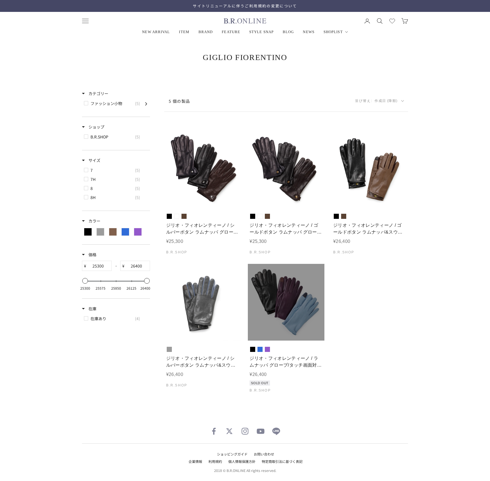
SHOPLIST (333, 32)
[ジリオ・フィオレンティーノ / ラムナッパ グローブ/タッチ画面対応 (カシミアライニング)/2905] (286, 302)
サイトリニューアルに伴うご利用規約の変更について (245, 5)
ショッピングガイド (232, 454)
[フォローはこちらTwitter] (229, 431)
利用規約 (215, 461)
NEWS (308, 32)
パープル (267, 349)
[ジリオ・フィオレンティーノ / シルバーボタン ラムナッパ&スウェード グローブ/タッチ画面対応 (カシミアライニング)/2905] (202, 302)
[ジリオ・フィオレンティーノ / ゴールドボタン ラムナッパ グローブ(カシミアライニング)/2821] (286, 169)
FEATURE (231, 32)
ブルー (260, 349)
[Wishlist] (392, 21)
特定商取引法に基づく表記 (282, 461)
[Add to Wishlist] (232, 199)
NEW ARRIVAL (156, 32)
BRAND (205, 32)
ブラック (169, 216)
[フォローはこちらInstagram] (245, 431)
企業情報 (195, 461)
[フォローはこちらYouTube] (260, 431)
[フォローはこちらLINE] (276, 431)
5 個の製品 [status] (179, 101)
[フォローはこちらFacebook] (214, 431)
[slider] (85, 281)
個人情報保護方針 (241, 461)
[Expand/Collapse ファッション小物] (146, 103)
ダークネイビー (177, 216)
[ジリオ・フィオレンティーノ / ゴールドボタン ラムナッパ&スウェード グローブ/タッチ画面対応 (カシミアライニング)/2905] (369, 169)
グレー (169, 349)
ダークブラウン (184, 216)
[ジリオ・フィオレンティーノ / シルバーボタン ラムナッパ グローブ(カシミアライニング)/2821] (202, 169)
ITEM (184, 32)
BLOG (288, 32)
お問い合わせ (264, 454)
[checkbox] (115, 103)
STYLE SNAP (261, 32)
